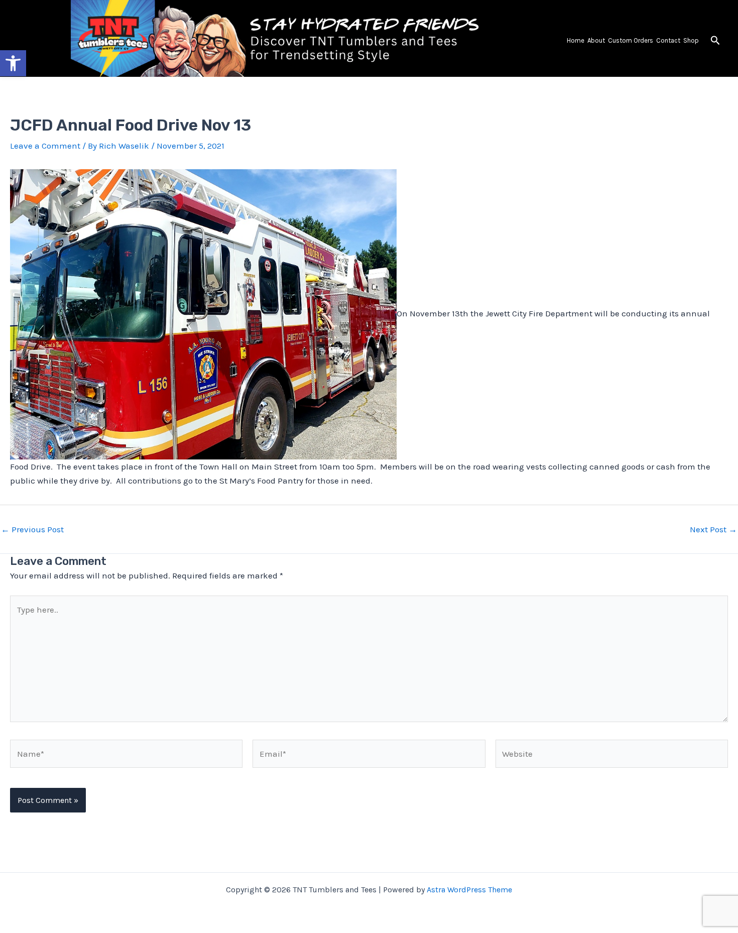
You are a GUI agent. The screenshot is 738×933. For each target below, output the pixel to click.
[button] (715, 41)
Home (575, 40)
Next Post (713, 529)
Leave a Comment (45, 146)
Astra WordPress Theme (469, 889)
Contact (668, 40)
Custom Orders (630, 40)
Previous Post (32, 529)
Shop (691, 40)
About (596, 40)
